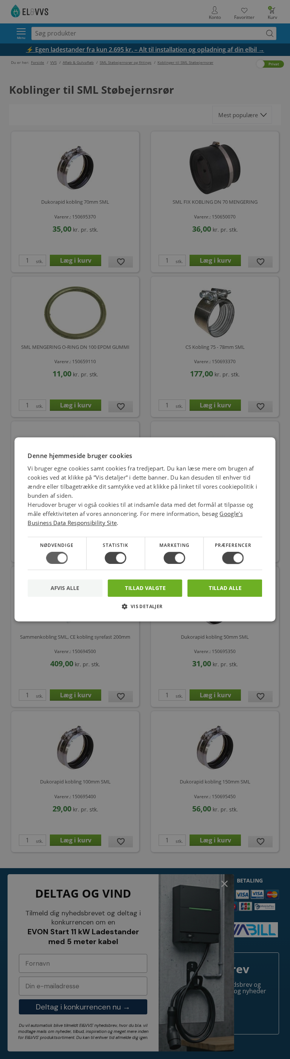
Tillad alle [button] (225, 587)
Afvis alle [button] (65, 588)
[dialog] (144, 529)
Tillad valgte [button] (145, 587)
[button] (145, 609)
